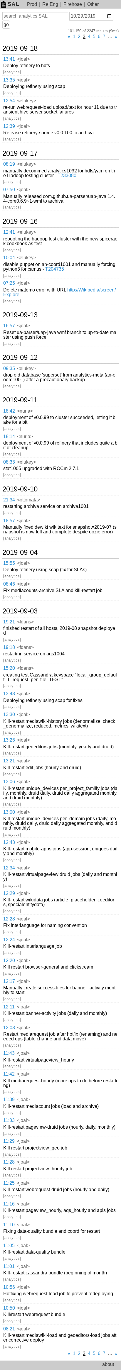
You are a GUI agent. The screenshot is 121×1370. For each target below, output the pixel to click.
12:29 (9, 893)
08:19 (9, 164)
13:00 (9, 812)
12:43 (9, 842)
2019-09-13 (20, 315)
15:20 (9, 668)
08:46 (9, 583)
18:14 (9, 436)
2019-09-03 (20, 611)
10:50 (9, 1307)
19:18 (9, 647)
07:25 (9, 283)
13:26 (9, 739)
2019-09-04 (20, 552)
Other (93, 4)
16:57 (9, 325)
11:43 (9, 1053)
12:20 (9, 960)
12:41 (9, 232)
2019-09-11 (19, 400)
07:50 (9, 189)
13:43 (9, 693)
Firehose (72, 4)
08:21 (9, 1328)
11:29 (9, 1141)
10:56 (9, 1287)
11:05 (9, 1245)
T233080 (67, 175)
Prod (32, 4)
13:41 (9, 59)
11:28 (9, 1161)
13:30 (9, 714)
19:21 (9, 621)
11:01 (9, 1266)
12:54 (9, 100)
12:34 (9, 867)
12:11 (9, 1006)
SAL (13, 4)
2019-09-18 (20, 48)
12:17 (9, 981)
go (6, 24)
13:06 (9, 781)
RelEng (50, 4)
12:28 (9, 918)
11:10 (9, 1224)
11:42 (9, 1073)
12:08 (9, 1027)
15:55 (9, 563)
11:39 (9, 1099)
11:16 (9, 1203)
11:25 (9, 1183)
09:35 (9, 368)
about (108, 1364)
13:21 (9, 760)
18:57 (9, 520)
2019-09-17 (20, 153)
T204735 (54, 269)
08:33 (9, 462)
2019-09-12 (20, 357)
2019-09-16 (20, 221)
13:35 (9, 79)
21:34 (9, 499)
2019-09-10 (20, 489)
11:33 (9, 1120)
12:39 (9, 126)
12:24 (9, 939)
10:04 (9, 257)
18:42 (9, 410)
